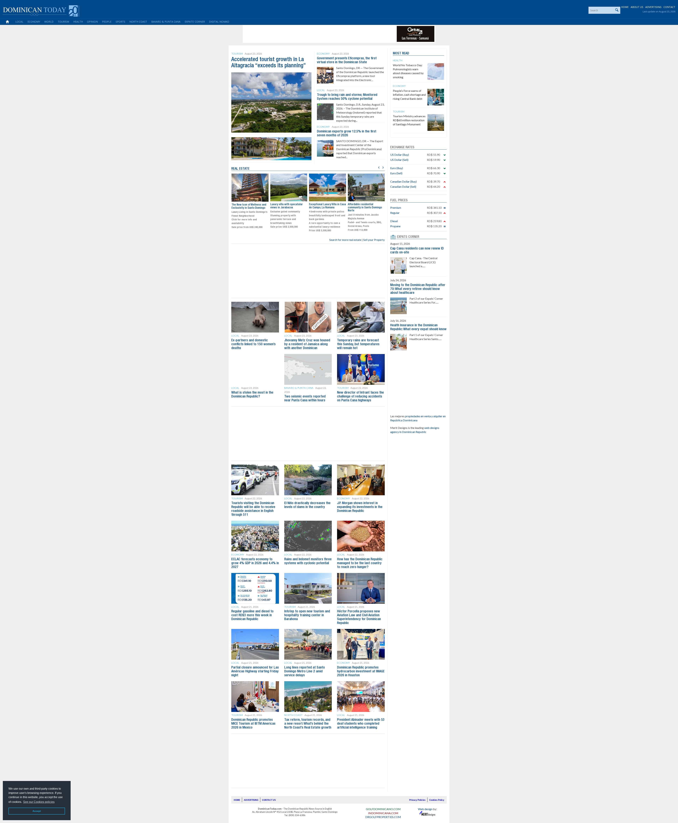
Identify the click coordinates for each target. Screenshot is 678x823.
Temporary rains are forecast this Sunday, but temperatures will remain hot (358, 344)
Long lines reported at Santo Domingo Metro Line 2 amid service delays (304, 671)
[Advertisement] (308, 34)
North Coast (138, 21)
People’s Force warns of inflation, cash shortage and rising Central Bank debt (409, 94)
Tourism (63, 21)
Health (78, 21)
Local (19, 21)
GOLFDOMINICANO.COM (383, 809)
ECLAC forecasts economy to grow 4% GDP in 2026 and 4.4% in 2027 (255, 563)
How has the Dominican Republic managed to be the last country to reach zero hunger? (359, 563)
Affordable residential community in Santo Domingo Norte (326, 207)
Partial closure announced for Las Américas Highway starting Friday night (255, 671)
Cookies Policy (436, 800)
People (106, 21)
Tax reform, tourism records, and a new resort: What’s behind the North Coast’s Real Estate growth (307, 723)
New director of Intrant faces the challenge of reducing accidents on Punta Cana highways (360, 396)
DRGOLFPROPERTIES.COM (383, 817)
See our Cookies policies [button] (39, 801)
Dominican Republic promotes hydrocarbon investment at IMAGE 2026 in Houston (361, 671)
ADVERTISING (653, 7)
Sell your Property (374, 239)
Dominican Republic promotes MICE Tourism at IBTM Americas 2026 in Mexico (253, 723)
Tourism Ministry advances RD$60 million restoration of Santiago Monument (409, 120)
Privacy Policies (417, 800)
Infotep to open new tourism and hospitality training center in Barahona (307, 615)
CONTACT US (269, 800)
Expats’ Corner (195, 21)
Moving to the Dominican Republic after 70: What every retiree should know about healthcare (417, 289)
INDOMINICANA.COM (383, 813)
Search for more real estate (345, 239)
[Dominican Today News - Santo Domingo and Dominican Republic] (41, 11)
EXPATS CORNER (408, 237)
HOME (625, 7)
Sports (120, 21)
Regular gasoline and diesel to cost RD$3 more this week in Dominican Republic (252, 615)
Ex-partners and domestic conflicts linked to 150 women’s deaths (253, 344)
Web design (425, 809)
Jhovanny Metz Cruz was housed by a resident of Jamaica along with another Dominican (307, 344)
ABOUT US (637, 7)
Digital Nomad (219, 21)
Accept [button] (36, 811)
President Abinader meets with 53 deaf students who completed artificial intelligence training (361, 723)
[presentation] (378, 167)
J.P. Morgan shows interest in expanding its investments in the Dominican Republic (359, 507)
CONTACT (669, 7)
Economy (34, 21)
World (48, 21)
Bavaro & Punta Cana (165, 21)
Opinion (92, 21)
